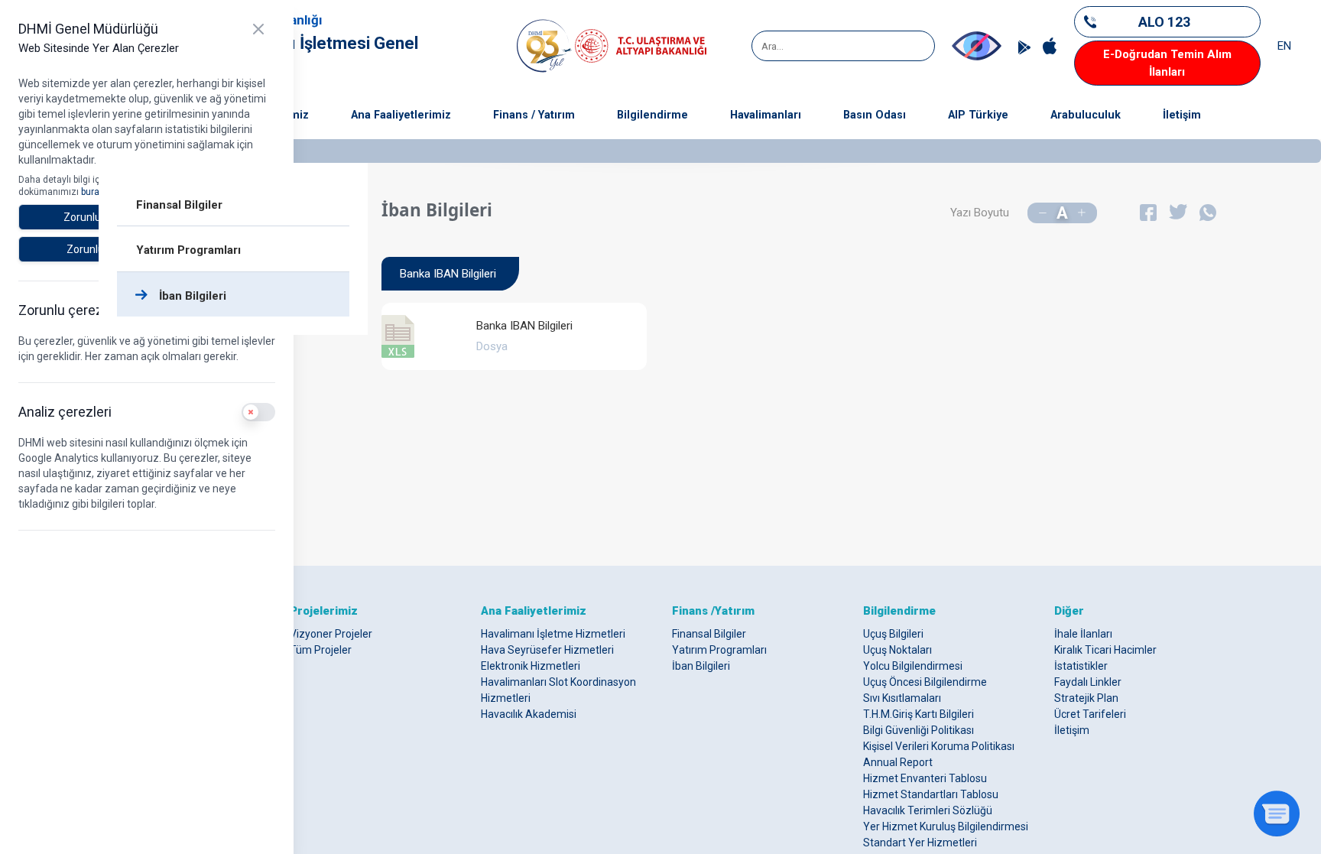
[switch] (258, 412)
